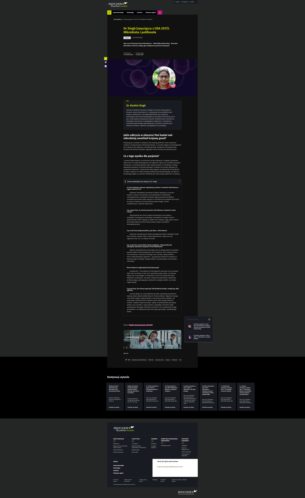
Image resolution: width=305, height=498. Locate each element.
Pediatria (139, 12)
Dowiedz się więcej (114, 407)
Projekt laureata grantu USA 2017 (141, 325)
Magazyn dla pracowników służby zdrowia (120, 446)
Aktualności (116, 443)
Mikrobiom (175, 359)
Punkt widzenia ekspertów (186, 454)
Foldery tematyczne (118, 452)
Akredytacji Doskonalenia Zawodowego (169, 440)
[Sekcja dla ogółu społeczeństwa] (159, 12)
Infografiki (184, 445)
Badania (127, 38)
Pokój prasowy (135, 450)
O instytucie (136, 439)
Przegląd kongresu (153, 446)
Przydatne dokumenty (185, 440)
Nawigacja (155, 479)
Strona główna (118, 19)
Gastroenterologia (118, 12)
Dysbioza (167, 359)
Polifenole (151, 359)
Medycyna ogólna (151, 12)
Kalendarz (154, 443)
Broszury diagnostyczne (185, 448)
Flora (180, 359)
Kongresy (154, 439)
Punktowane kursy (166, 445)
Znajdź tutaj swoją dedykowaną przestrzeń (170, 466)
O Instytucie (184, 2)
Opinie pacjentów (186, 451)
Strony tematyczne (118, 450)
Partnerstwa (135, 452)
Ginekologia (130, 12)
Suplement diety (159, 359)
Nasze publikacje (118, 439)
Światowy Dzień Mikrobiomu (139, 359)
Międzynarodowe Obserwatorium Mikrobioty (139, 446)
